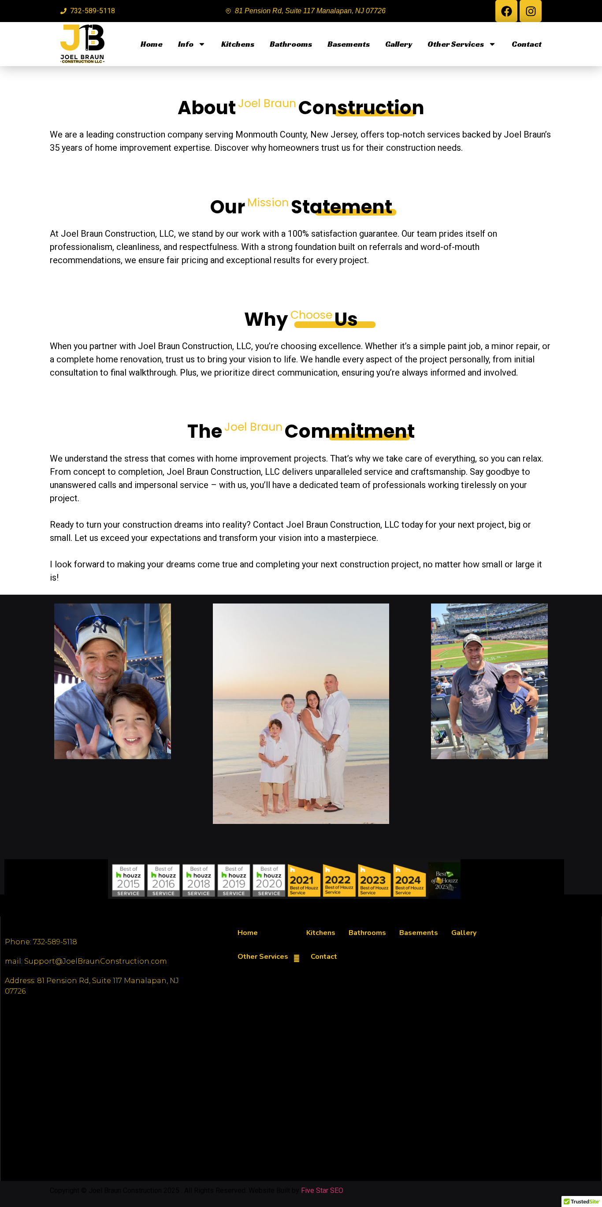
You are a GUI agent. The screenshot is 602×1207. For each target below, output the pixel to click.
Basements (348, 44)
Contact (527, 44)
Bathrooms (291, 44)
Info (185, 44)
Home (152, 44)
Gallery (398, 44)
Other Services (455, 44)
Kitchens (237, 44)
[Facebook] (506, 11)
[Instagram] (531, 11)
